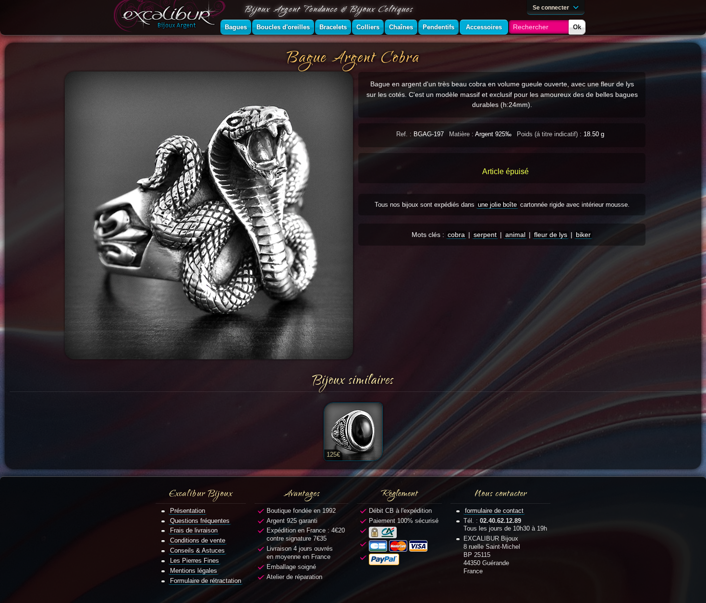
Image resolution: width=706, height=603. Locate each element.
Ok (577, 27)
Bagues (236, 27)
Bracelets (333, 27)
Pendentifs (438, 27)
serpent (485, 234)
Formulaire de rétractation (205, 580)
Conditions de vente (197, 540)
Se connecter (552, 7)
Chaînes (401, 27)
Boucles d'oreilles (283, 27)
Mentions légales (193, 570)
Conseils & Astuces (197, 550)
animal (515, 234)
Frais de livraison (194, 530)
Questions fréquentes (200, 520)
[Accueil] (171, 17)
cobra (456, 234)
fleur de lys (550, 234)
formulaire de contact (494, 510)
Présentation (187, 510)
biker (583, 234)
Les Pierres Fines (194, 560)
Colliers (367, 27)
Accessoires (484, 27)
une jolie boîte (497, 204)
